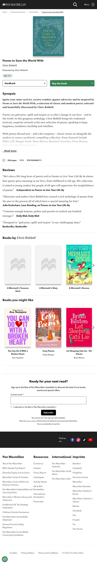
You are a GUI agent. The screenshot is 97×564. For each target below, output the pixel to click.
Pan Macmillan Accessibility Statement (15, 518)
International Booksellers (39, 495)
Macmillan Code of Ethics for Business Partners (16, 483)
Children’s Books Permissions (16, 512)
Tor (74, 524)
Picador (76, 520)
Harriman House (80, 477)
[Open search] (75, 5)
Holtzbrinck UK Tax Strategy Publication (15, 506)
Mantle (76, 506)
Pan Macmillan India (61, 478)
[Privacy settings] (5, 559)
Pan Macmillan (13, 457)
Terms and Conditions (48, 553)
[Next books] (93, 265)
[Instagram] (78, 440)
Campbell (77, 468)
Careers (37, 468)
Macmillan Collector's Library (82, 500)
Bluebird (76, 463)
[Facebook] (72, 440)
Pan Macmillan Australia (58, 465)
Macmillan (77, 481)
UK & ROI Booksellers (38, 488)
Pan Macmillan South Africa (61, 472)
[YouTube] (90, 439)
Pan (74, 515)
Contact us (38, 463)
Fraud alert (38, 501)
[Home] (14, 4)
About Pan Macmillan (12, 463)
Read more (10, 150)
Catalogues (38, 477)
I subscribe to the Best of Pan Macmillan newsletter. (34, 407)
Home (5, 12)
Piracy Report (39, 472)
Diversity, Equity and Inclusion (16, 472)
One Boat (77, 510)
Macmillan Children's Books (82, 492)
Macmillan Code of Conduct (15, 477)
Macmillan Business (81, 486)
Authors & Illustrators (18, 12)
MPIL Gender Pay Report (14, 468)
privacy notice (31, 421)
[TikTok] (84, 440)
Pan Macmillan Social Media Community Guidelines (15, 533)
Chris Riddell (33, 12)
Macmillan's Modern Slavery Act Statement (17, 498)
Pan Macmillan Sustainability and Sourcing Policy (18, 491)
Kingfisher (77, 472)
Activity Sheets (40, 481)
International (61, 457)
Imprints (79, 457)
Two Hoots (77, 529)
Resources (40, 457)
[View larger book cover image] (48, 36)
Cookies (13, 553)
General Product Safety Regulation (13, 526)
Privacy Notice (27, 553)
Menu (86, 4)
